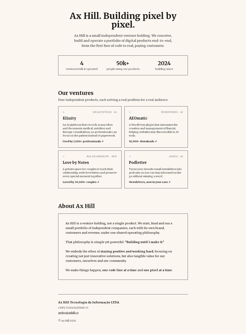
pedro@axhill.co (68, 312)
